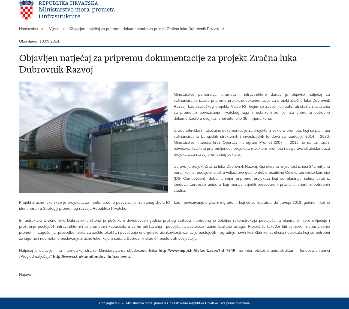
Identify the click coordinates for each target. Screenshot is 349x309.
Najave (25, 274)
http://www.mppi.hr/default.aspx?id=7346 (197, 250)
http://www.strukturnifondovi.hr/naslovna (91, 256)
